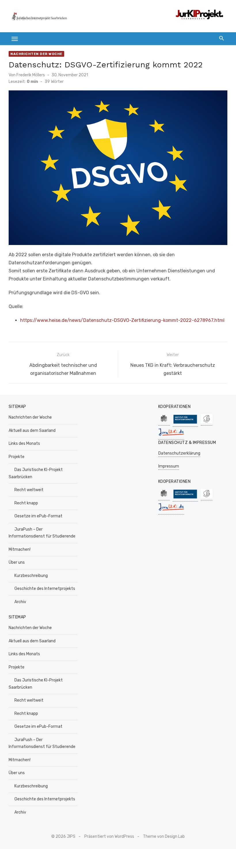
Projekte (16, 456)
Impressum (168, 466)
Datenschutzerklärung (179, 453)
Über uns (17, 562)
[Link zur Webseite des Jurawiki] (171, 437)
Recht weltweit (28, 489)
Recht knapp (26, 503)
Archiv (20, 601)
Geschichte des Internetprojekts (44, 588)
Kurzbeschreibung (31, 575)
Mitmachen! (20, 549)
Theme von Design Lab (164, 836)
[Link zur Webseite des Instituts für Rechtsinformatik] (185, 424)
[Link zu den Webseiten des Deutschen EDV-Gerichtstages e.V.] (206, 422)
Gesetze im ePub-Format (38, 516)
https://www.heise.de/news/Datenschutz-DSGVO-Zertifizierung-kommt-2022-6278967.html (122, 320)
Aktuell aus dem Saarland (32, 430)
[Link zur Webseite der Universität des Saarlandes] (164, 422)
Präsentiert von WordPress (109, 836)
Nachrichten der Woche (36, 54)
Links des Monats (24, 443)
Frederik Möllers (30, 75)
